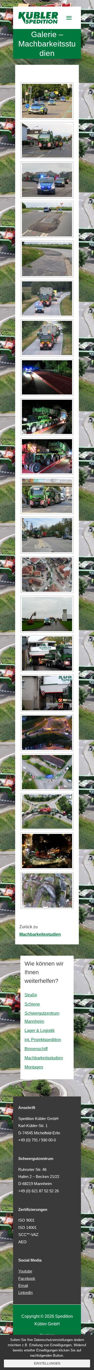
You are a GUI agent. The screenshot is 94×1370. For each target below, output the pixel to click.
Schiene (32, 1004)
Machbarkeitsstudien (44, 1058)
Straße (31, 995)
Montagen (34, 1067)
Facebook (26, 1278)
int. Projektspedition (43, 1039)
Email (23, 1286)
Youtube (25, 1271)
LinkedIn (25, 1293)
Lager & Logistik (40, 1030)
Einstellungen (47, 1363)
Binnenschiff (36, 1049)
